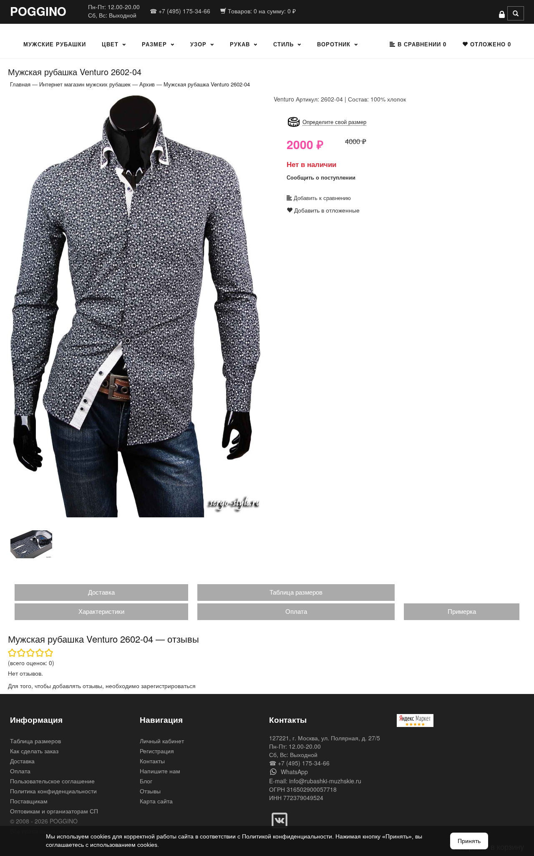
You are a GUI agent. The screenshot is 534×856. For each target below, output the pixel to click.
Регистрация (157, 751)
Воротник (333, 44)
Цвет (110, 44)
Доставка (101, 592)
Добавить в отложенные (326, 210)
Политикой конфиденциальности (287, 836)
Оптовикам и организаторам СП (54, 811)
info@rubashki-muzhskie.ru (325, 781)
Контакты (152, 761)
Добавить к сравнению (321, 198)
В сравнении (420, 44)
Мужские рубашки (54, 44)
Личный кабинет (162, 741)
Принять (469, 841)
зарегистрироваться (168, 685)
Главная (20, 84)
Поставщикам (29, 801)
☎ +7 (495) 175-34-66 (180, 11)
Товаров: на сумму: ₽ (261, 11)
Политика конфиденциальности (53, 791)
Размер (154, 44)
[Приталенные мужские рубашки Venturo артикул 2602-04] (135, 305)
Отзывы (150, 791)
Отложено (489, 44)
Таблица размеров (296, 592)
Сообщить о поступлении (321, 177)
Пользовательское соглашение (52, 781)
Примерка (462, 611)
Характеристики (101, 611)
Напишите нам (160, 771)
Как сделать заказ (34, 751)
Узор (198, 44)
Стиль (283, 44)
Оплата (296, 611)
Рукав (240, 44)
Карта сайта (156, 801)
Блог (146, 781)
